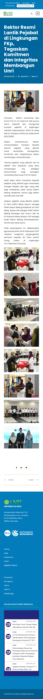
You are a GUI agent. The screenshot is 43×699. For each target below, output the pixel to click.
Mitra (33, 3)
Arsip (6, 553)
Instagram (8, 581)
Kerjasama (8, 557)
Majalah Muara (10, 565)
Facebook (8, 577)
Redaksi (24, 76)
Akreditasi (26, 3)
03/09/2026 (9, 76)
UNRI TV (7, 589)
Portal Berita (10, 6)
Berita (35, 76)
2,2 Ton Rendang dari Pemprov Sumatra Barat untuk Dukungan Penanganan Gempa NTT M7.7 (23, 637)
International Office (13, 3)
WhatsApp (9, 593)
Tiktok (6, 585)
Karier (6, 561)
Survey (7, 549)
